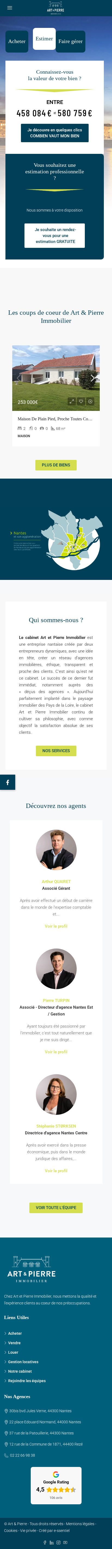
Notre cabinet (20, 1371)
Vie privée (28, 1530)
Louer (13, 1352)
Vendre (14, 1343)
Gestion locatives (23, 1362)
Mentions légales (80, 1524)
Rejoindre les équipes (27, 1381)
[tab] (16, 42)
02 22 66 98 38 (22, 1455)
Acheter (15, 1333)
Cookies (10, 1530)
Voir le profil (56, 926)
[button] (7, 782)
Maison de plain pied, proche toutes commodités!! (62, 418)
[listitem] (48, 532)
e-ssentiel (62, 1530)
